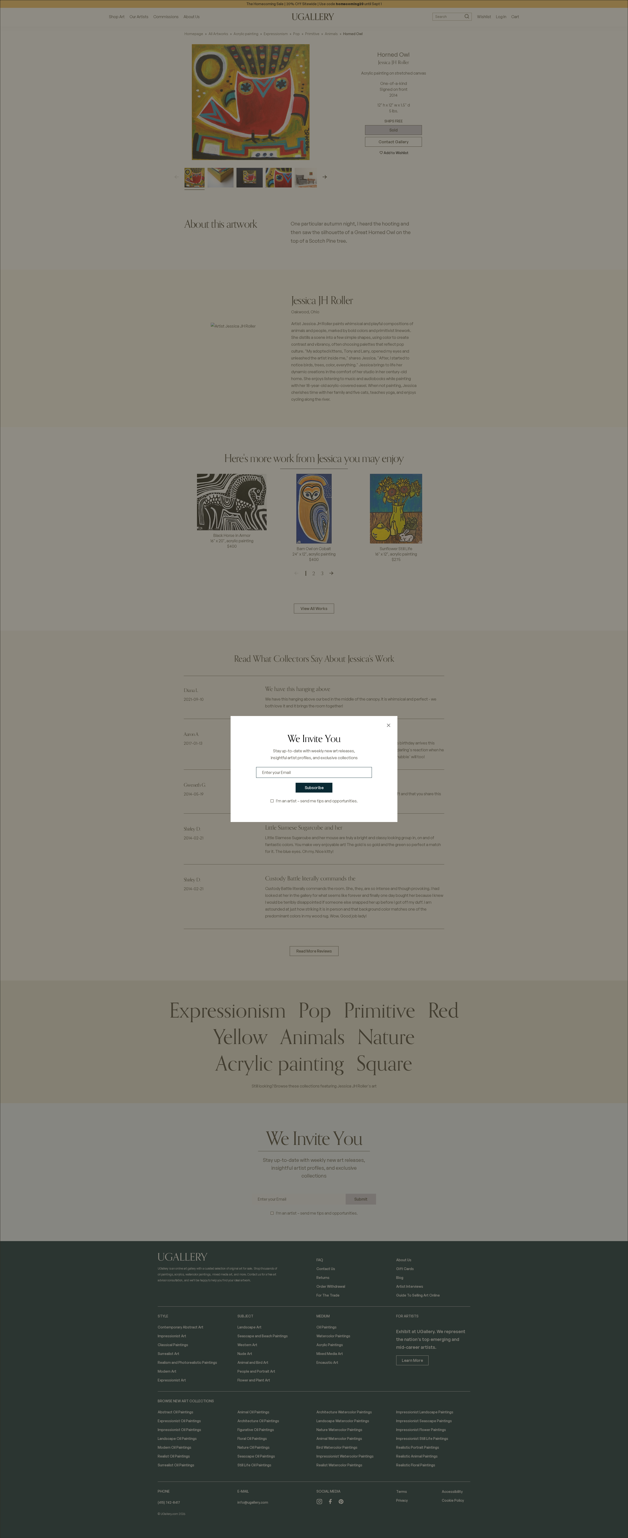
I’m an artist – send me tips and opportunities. (317, 800)
